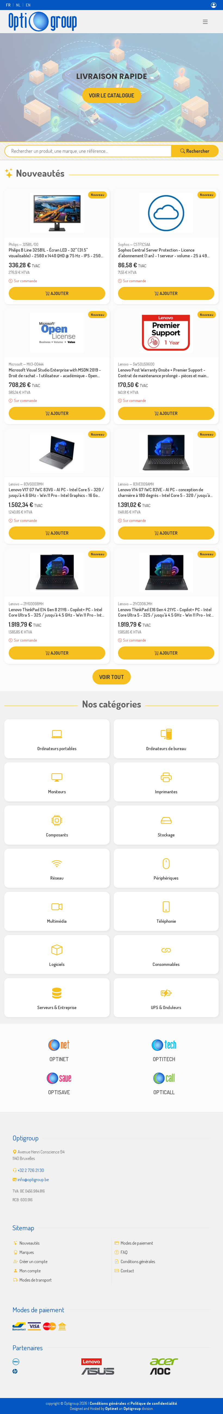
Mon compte (30, 1270)
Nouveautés (29, 1243)
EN (28, 5)
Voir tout (111, 676)
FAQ (124, 1252)
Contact (127, 1270)
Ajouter (59, 293)
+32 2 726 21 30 (31, 1170)
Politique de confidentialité (154, 1403)
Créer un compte (33, 1261)
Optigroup (132, 1408)
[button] (205, 21)
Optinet (111, 1408)
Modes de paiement (136, 1243)
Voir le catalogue (111, 95)
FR (8, 5)
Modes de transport (35, 1280)
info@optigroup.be (33, 1179)
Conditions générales (137, 1261)
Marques (26, 1252)
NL (18, 5)
